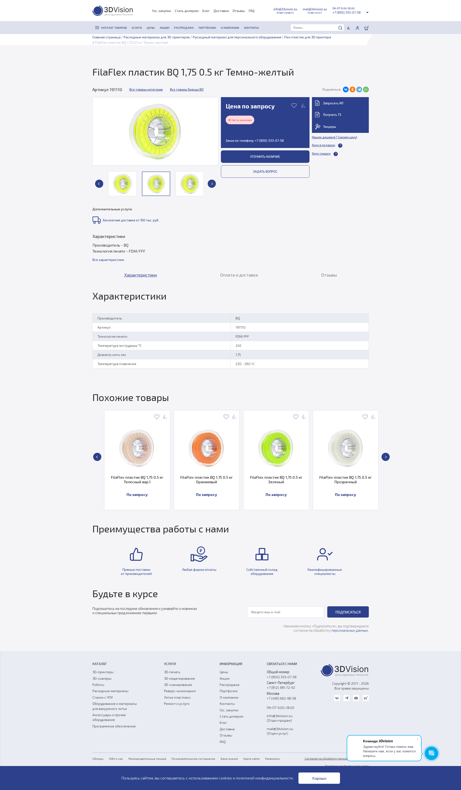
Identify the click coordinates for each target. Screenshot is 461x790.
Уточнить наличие (265, 157)
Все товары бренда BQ (187, 89)
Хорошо (319, 778)
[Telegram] (359, 89)
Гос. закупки (161, 11)
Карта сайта (251, 758)
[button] (99, 184)
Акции (225, 678)
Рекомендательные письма (147, 758)
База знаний (229, 758)
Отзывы (239, 11)
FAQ (252, 11)
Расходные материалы (110, 691)
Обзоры (97, 758)
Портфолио (229, 691)
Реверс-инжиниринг (180, 691)
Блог (206, 11)
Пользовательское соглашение (193, 758)
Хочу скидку (321, 153)
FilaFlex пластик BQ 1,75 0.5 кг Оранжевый (206, 479)
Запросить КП (333, 103)
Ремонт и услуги (176, 704)
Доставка (221, 11)
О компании (229, 697)
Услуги (170, 664)
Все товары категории (146, 89)
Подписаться (348, 612)
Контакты (227, 704)
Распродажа (229, 685)
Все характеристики (108, 260)
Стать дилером (187, 11)
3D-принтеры (103, 672)
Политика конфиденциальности (347, 765)
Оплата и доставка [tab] (239, 274)
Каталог (99, 664)
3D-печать (172, 672)
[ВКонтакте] (346, 89)
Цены (224, 672)
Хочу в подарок (323, 145)
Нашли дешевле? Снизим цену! (334, 137)
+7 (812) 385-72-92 (281, 687)
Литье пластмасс (177, 697)
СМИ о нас (116, 758)
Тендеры (329, 127)
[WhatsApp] (366, 89)
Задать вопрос (265, 171)
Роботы (98, 685)
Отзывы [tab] (329, 274)
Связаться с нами (282, 664)
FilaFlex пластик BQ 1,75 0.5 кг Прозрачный (345, 479)
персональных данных (350, 630)
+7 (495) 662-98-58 (281, 698)
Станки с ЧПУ (102, 697)
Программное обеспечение (114, 726)
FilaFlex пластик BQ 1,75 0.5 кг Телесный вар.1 (137, 479)
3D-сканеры (101, 678)
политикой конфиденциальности (264, 778)
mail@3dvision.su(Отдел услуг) (280, 731)
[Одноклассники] (352, 89)
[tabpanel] (230, 331)
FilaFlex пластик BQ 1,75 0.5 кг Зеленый (276, 479)
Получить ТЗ (332, 115)
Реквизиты (272, 758)
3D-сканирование (178, 685)
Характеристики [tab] (140, 274)
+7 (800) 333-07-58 (347, 12)
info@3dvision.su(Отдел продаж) (279, 718)
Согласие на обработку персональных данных (337, 758)
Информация (231, 664)
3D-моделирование (179, 678)
